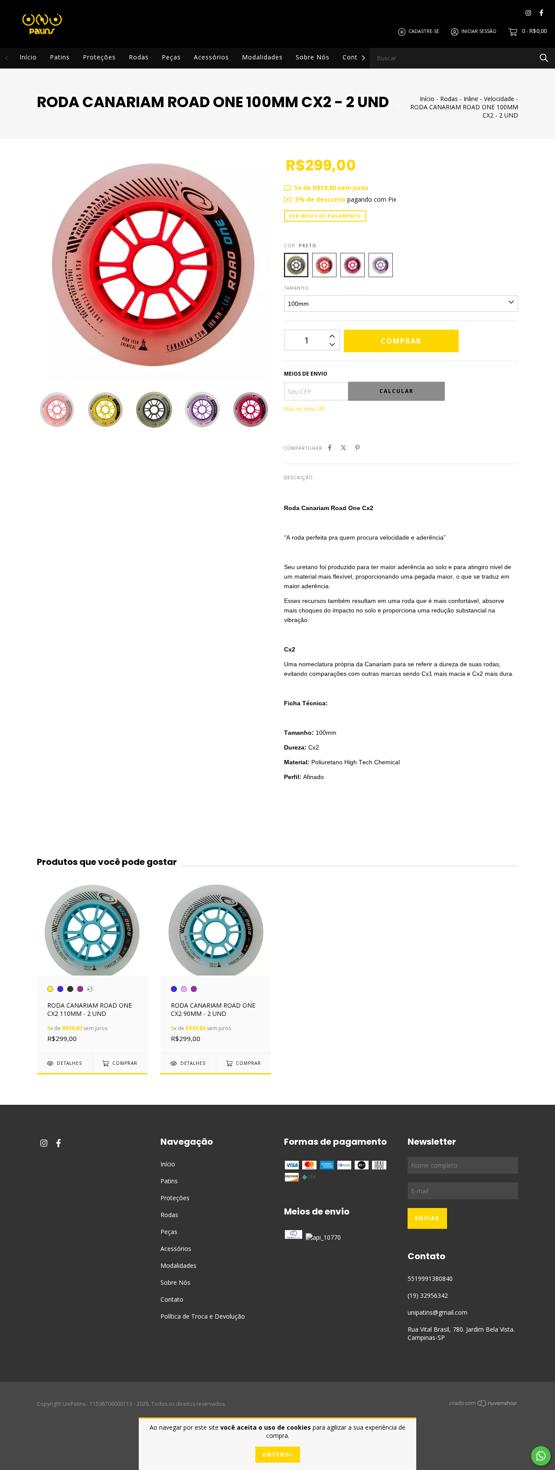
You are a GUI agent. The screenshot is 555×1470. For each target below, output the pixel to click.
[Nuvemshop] (483, 1405)
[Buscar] (544, 57)
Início (28, 57)
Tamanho (296, 288)
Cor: (300, 245)
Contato (356, 57)
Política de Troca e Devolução (202, 1316)
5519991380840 (430, 1278)
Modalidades (262, 57)
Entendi (278, 1454)
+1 (90, 989)
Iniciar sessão (478, 31)
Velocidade (499, 99)
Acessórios (211, 57)
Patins (60, 57)
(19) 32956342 (428, 1295)
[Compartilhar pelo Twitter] (343, 447)
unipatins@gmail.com (437, 1312)
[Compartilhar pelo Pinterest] (357, 447)
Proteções (99, 57)
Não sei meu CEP (304, 409)
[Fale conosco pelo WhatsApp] (541, 1456)
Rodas (139, 57)
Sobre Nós (313, 57)
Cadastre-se (423, 31)
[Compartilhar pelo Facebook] (329, 447)
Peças (171, 57)
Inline (471, 99)
